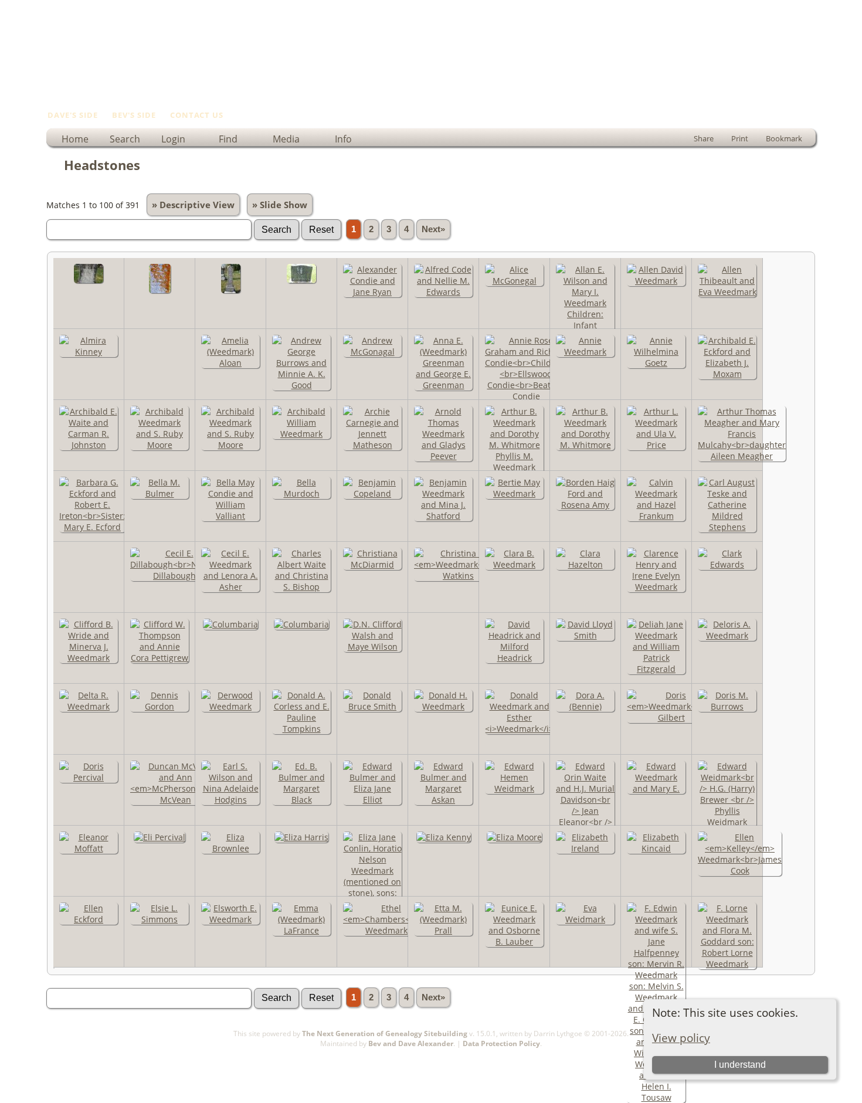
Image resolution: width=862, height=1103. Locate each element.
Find (228, 139)
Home (75, 139)
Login (173, 139)
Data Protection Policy (501, 1043)
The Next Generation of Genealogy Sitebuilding (384, 1033)
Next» (433, 229)
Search (125, 139)
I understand (740, 1065)
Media (286, 139)
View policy (681, 1037)
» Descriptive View (193, 205)
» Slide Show (279, 205)
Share (704, 138)
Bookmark (784, 138)
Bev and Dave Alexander (410, 1043)
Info (343, 139)
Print (739, 138)
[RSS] (53, 1048)
